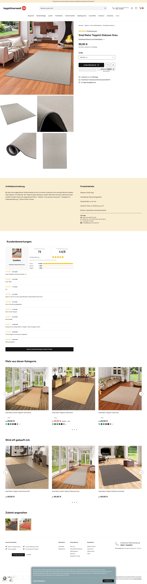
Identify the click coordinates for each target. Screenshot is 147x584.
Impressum (90, 549)
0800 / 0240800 (126, 545)
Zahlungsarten (74, 551)
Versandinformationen (76, 549)
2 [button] (72, 429)
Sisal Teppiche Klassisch (108, 25)
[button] (106, 70)
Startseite (81, 25)
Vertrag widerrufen (18, 554)
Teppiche (87, 25)
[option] (73, 1)
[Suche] (105, 8)
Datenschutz (90, 551)
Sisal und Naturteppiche (96, 25)
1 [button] (70, 429)
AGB (88, 553)
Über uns (72, 546)
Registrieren (62, 549)
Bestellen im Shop (75, 556)
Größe (81, 53)
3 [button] (74, 429)
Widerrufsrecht (91, 546)
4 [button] (76, 429)
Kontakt (29, 554)
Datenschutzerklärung (39, 581)
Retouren (72, 553)
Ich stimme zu (108, 581)
